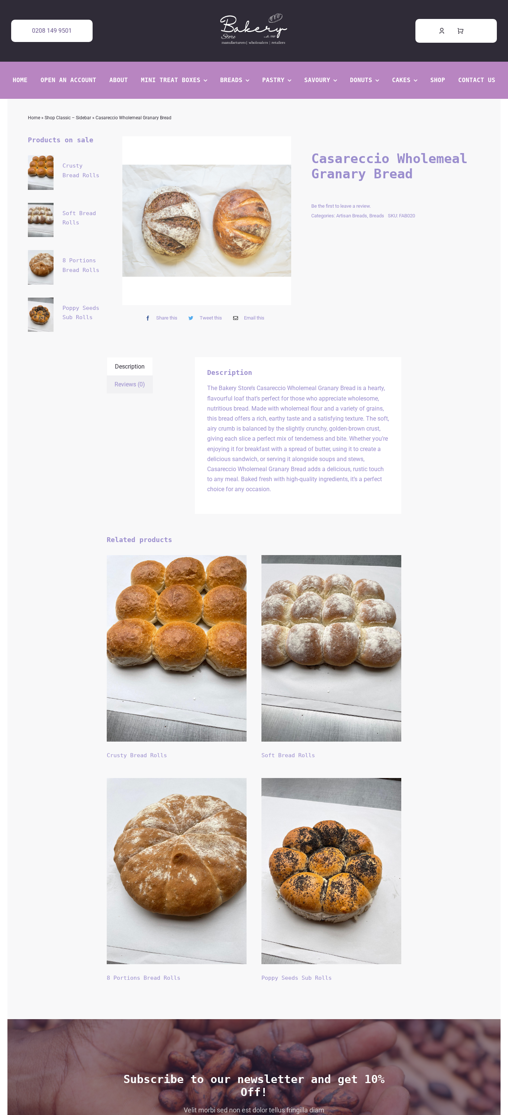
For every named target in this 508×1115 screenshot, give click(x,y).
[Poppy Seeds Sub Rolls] (331, 871)
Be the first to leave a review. (341, 206)
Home (34, 117)
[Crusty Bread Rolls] (177, 648)
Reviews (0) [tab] (130, 384)
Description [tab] (130, 366)
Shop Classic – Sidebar (68, 117)
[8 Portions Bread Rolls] (177, 871)
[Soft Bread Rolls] (331, 648)
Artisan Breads (351, 215)
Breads (376, 215)
